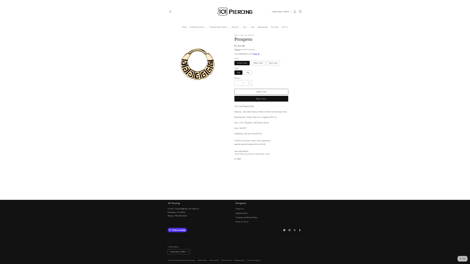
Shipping (237, 49)
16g (238, 72)
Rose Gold (273, 63)
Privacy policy (214, 260)
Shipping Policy (241, 213)
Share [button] (239, 159)
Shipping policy (240, 260)
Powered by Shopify (188, 260)
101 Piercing (177, 260)
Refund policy (202, 260)
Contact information (253, 260)
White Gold (258, 63)
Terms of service (226, 260)
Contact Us (239, 209)
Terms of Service (242, 222)
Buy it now (261, 99)
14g (247, 72)
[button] (170, 11)
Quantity (237, 78)
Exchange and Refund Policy (246, 217)
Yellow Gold (242, 63)
